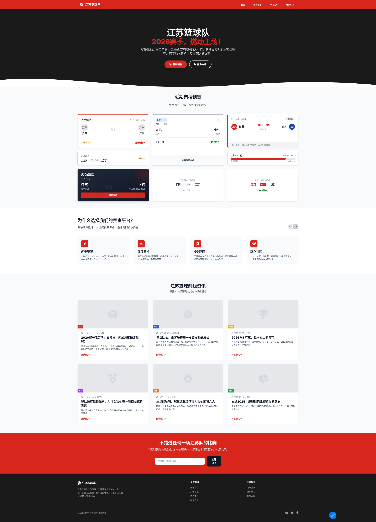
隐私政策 (251, 491)
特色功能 (274, 4)
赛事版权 (251, 495)
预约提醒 (113, 195)
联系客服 (194, 500)
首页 (243, 4)
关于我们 (194, 487)
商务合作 (194, 495)
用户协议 (251, 487)
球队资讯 (290, 4)
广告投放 (194, 491)
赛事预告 (257, 4)
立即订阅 (214, 461)
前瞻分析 (139, 142)
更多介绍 (202, 64)
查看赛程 (177, 64)
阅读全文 (85, 354)
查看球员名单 (188, 160)
